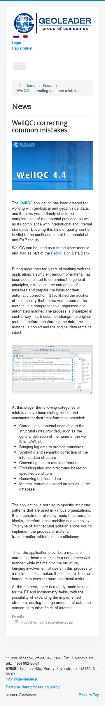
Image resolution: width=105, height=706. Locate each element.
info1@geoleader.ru (22, 679)
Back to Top (89, 694)
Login (16, 42)
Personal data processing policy (33, 687)
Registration (22, 48)
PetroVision (61, 253)
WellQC (26, 203)
